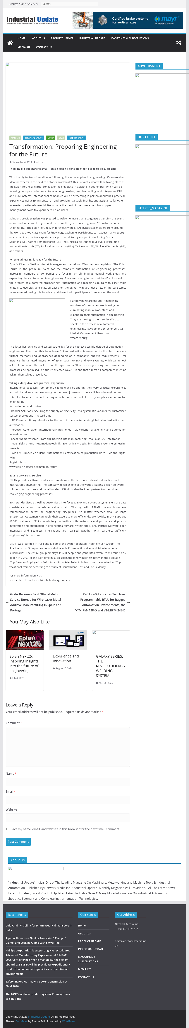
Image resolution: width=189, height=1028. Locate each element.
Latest (50, 138)
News (61, 138)
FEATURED (15, 138)
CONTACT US (44, 47)
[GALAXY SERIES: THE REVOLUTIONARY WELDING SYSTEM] (111, 633)
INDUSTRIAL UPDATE (92, 38)
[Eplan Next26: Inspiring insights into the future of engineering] (24, 633)
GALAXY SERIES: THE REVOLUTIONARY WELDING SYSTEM (111, 666)
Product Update (76, 138)
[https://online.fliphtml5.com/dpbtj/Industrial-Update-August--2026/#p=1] (162, 217)
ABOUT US (38, 38)
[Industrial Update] (10, 42)
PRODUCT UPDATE (62, 38)
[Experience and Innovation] (68, 633)
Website (11, 809)
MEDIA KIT (24, 47)
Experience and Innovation (66, 658)
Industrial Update (34, 138)
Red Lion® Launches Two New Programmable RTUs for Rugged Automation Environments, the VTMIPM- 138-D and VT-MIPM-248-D (100, 602)
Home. (22, 38)
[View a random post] (178, 42)
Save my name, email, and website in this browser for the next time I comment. (65, 829)
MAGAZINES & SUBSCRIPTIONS (130, 38)
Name (11, 774)
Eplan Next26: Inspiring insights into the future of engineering (24, 663)
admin (39, 162)
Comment (14, 723)
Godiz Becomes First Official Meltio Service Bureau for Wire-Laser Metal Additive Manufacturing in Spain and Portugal (35, 602)
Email (11, 791)
